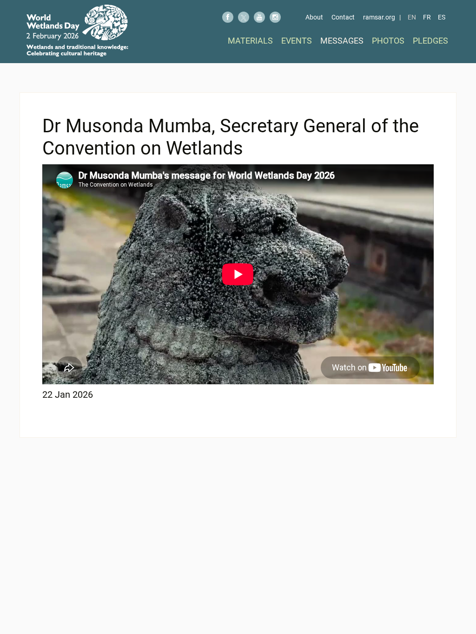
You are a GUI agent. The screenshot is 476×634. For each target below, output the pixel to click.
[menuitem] (250, 40)
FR (427, 17)
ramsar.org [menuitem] (379, 17)
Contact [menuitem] (343, 17)
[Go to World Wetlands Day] (77, 31)
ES (441, 17)
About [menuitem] (314, 17)
